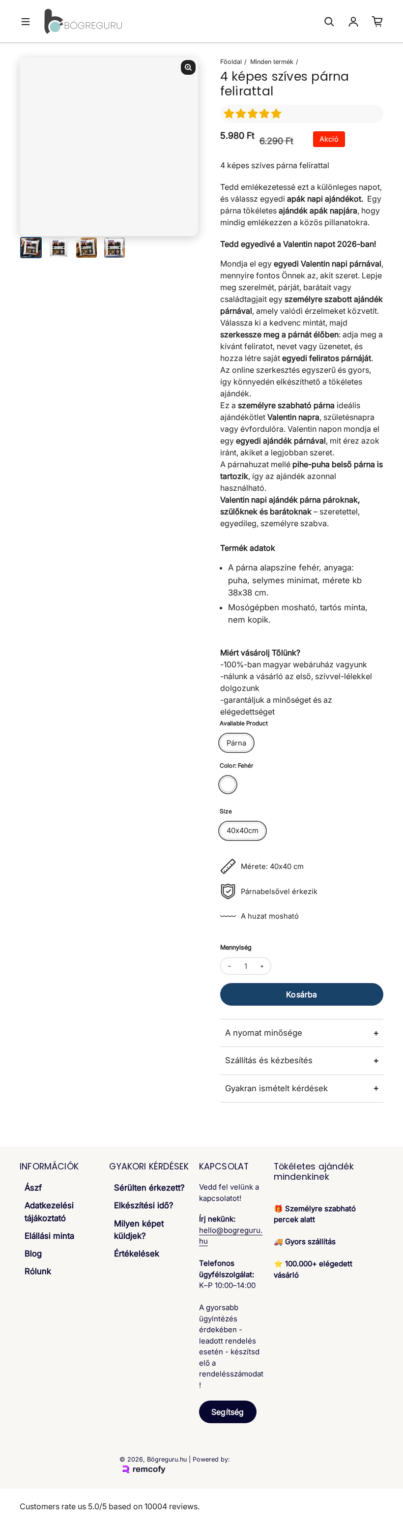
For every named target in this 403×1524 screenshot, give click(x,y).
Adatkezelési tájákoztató (49, 1211)
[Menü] (25, 22)
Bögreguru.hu (167, 1459)
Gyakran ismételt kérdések (276, 1088)
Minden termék (271, 61)
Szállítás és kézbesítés (269, 1060)
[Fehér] (227, 784)
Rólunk (38, 1271)
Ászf (33, 1188)
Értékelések (136, 1253)
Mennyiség (236, 947)
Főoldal (231, 61)
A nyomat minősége (263, 1033)
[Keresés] (329, 22)
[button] (254, 114)
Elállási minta (49, 1236)
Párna (236, 743)
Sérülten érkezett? (149, 1188)
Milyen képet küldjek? (139, 1230)
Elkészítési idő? (143, 1205)
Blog (33, 1253)
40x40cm (243, 830)
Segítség (227, 1412)
